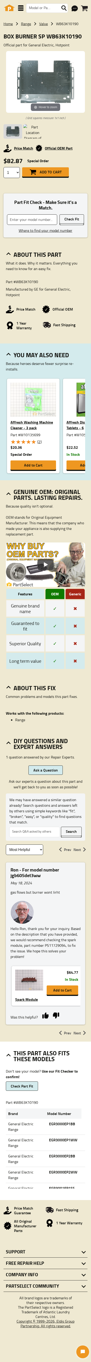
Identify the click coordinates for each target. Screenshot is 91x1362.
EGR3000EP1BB (62, 1123)
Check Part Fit (22, 1086)
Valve (43, 23)
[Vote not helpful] (56, 1015)
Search (71, 831)
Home (8, 23)
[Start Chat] (82, 1351)
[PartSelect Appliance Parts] (9, 8)
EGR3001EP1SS (62, 1188)
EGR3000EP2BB (62, 1156)
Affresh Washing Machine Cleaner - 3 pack (31, 424)
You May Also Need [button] (41, 354)
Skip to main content (45, 51)
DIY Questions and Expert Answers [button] (41, 743)
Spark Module (26, 999)
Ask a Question (45, 770)
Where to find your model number (45, 230)
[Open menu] (20, 8)
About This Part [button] (38, 254)
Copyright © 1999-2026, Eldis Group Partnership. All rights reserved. (45, 1323)
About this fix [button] (35, 687)
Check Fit (71, 219)
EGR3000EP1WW (63, 1139)
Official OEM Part (59, 148)
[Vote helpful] (45, 1015)
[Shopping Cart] (84, 8)
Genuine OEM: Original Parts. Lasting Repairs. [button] (48, 494)
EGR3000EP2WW (63, 1172)
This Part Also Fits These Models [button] (42, 1056)
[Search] (63, 8)
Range (26, 23)
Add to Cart (51, 172)
